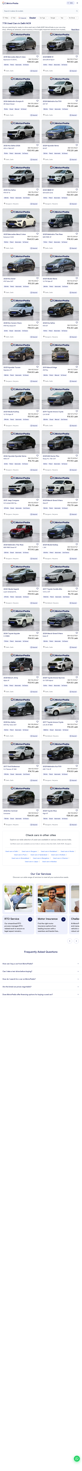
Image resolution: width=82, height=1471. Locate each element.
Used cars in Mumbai (49, 861)
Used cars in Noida (67, 851)
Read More (75, 29)
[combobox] (70, 3)
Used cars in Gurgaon (29, 851)
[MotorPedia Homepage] (10, 3)
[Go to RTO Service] (30, 919)
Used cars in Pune (20, 855)
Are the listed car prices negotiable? (17, 987)
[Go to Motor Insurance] (63, 919)
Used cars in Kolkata (58, 855)
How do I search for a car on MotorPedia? (19, 979)
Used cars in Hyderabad (39, 855)
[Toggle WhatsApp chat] (77, 1459)
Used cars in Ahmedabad (20, 858)
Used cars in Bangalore (41, 858)
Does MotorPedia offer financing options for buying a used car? (28, 994)
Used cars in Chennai (60, 858)
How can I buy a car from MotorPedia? (18, 964)
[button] (6, 17)
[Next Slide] (76, 941)
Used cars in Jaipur (31, 861)
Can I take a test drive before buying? (17, 971)
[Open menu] (77, 3)
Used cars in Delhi (11, 851)
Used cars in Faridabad (49, 851)
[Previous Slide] (69, 941)
